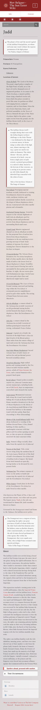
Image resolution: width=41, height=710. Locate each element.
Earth (16, 387)
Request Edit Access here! (24, 705)
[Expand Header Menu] (35, 5)
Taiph (18, 500)
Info (10, 14)
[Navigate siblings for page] (16, 19)
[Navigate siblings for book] (8, 19)
